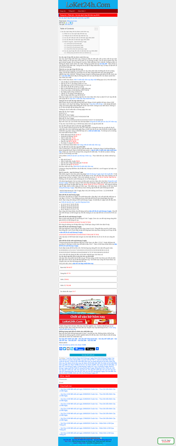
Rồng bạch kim (72, 21)
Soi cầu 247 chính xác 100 (67, 370)
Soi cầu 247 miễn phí (88, 355)
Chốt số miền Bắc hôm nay (105, 360)
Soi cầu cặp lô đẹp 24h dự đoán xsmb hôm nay (75, 31)
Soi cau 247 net (107, 370)
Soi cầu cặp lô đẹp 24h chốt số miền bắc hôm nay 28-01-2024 (80, 51)
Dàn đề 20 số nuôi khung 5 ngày (75, 47)
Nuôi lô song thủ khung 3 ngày (84, 368)
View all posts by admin (66, 345)
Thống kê (71, 11)
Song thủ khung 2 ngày (66, 188)
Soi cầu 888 (109, 371)
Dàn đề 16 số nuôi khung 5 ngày (75, 45)
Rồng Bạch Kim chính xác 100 (105, 368)
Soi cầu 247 (69, 24)
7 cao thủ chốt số (71, 358)
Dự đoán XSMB (81, 345)
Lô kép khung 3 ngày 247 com (87, 366)
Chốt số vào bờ (64, 361)
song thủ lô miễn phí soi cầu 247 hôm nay (103, 121)
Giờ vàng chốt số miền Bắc (105, 365)
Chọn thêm (81, 11)
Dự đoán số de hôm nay (73, 363)
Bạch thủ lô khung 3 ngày (102, 358)
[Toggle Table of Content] (95, 28)
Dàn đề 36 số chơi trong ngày (74, 43)
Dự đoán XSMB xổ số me (76, 365)
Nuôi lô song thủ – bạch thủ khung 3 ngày (75, 41)
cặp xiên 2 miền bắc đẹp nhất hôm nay (82, 98)
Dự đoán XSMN (91, 365)
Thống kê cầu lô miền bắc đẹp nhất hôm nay (76, 35)
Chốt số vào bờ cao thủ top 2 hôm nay (79, 155)
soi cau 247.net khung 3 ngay (95, 371)
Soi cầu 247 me (82, 370)
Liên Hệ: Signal (165, 441)
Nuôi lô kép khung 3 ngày (68, 192)
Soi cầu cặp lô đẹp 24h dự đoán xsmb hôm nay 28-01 (74, 18)
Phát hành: (63, 21)
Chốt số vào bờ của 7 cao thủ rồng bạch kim (75, 202)
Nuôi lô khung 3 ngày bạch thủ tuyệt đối (99, 174)
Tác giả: (62, 24)
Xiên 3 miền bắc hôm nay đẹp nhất (85, 79)
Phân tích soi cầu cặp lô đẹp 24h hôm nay (75, 33)
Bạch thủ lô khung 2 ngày (85, 358)
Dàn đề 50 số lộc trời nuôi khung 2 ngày (77, 49)
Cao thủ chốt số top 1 (97, 104)
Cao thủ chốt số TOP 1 (88, 360)
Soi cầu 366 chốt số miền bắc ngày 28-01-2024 (76, 39)
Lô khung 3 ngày (102, 366)
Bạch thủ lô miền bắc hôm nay (83, 166)
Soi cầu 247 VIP (80, 371)
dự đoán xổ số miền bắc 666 (91, 363)
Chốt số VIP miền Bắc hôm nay (80, 361)
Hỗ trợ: (61, 22)
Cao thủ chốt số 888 (73, 360)
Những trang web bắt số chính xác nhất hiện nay (79, 52)
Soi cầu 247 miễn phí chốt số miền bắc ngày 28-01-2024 (79, 37)
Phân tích (71, 15)
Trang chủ (63, 11)
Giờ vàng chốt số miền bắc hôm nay (88, 145)
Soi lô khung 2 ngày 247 (90, 373)
